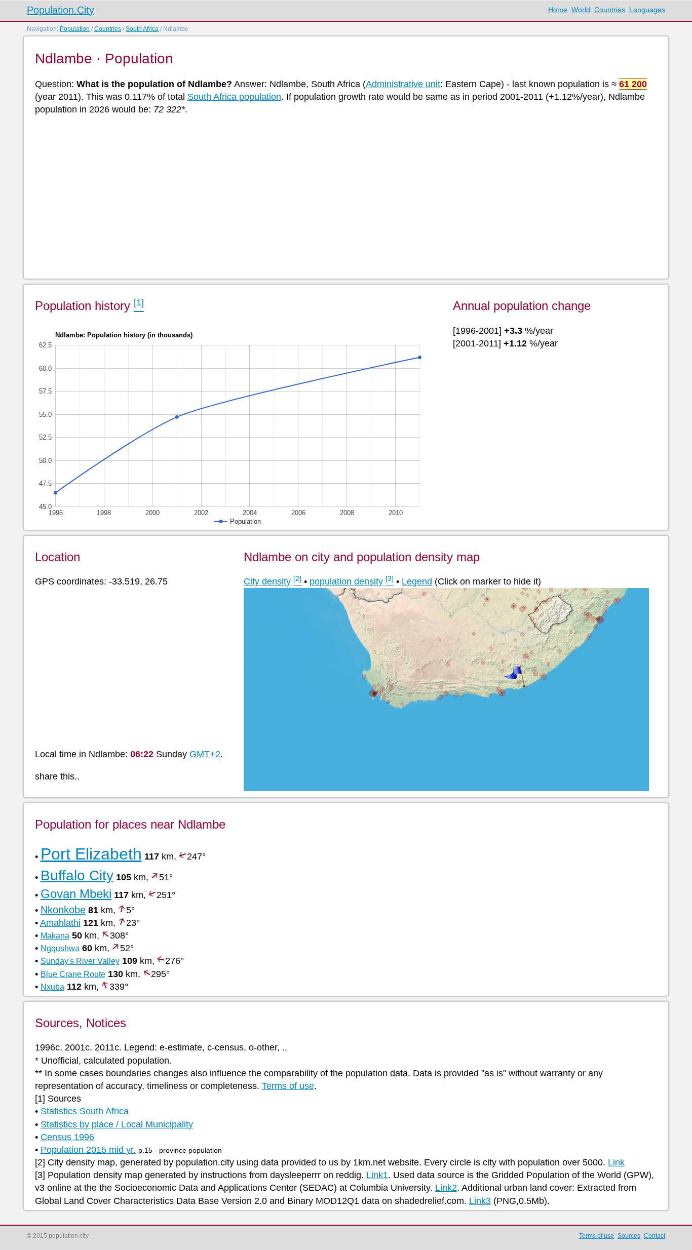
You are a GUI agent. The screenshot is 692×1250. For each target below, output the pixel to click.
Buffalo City (77, 875)
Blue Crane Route (73, 974)
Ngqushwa (60, 948)
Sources (629, 1235)
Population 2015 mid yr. (88, 1150)
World (580, 10)
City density (267, 581)
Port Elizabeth (91, 854)
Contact (654, 1235)
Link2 (446, 1188)
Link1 (377, 1175)
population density (346, 581)
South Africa (142, 28)
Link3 (480, 1201)
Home (557, 10)
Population (75, 28)
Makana (55, 935)
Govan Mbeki (76, 894)
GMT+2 (204, 754)
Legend (417, 581)
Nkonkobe (63, 909)
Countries (609, 10)
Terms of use (288, 1086)
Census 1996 (67, 1137)
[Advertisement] (339, 196)
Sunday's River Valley (80, 961)
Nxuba (52, 987)
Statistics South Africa (85, 1111)
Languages (647, 10)
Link (616, 1162)
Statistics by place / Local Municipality (117, 1124)
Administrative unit (403, 84)
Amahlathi (60, 923)
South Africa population (234, 97)
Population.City (60, 10)
